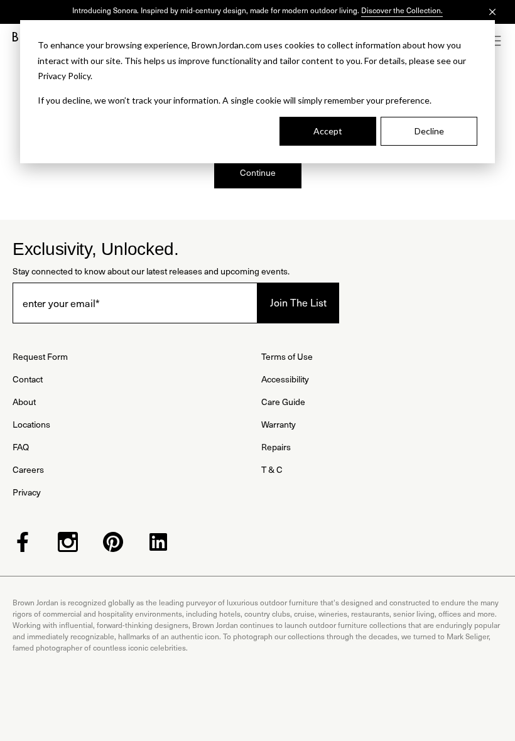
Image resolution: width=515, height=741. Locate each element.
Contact (28, 379)
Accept (327, 131)
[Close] (492, 12)
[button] (496, 41)
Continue (258, 172)
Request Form (40, 356)
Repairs (276, 447)
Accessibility (285, 379)
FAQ (21, 447)
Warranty (278, 424)
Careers (28, 469)
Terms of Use (287, 356)
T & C (272, 469)
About (24, 402)
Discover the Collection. (402, 10)
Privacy (27, 492)
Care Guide (283, 402)
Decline (429, 131)
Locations (31, 424)
